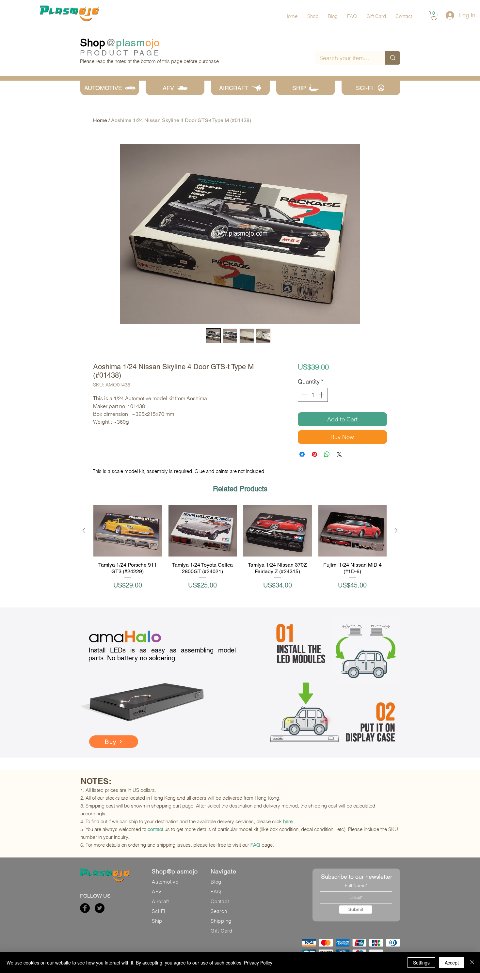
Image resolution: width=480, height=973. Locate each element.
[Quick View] (127, 531)
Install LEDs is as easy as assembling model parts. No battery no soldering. (162, 654)
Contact (220, 901)
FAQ (255, 845)
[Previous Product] (84, 530)
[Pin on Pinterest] (314, 454)
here (288, 821)
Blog (216, 882)
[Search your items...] (392, 58)
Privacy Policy (258, 962)
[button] (434, 15)
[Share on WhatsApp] (327, 454)
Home (100, 120)
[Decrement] (304, 394)
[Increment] (322, 394)
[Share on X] (339, 454)
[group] (240, 551)
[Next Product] (396, 530)
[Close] (472, 962)
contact (155, 829)
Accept (452, 962)
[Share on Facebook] (302, 454)
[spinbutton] (313, 394)
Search (219, 911)
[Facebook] (85, 908)
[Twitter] (99, 908)
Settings (421, 962)
